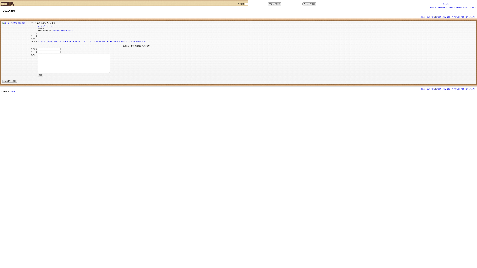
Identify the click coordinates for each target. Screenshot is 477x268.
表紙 (428, 17)
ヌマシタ (122, 41)
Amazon (64, 31)
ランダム (473, 7)
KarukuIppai (77, 41)
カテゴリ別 (456, 17)
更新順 (422, 17)
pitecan (12, 91)
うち (91, 41)
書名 (433, 17)
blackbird (97, 41)
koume (49, 41)
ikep (103, 41)
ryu (39, 41)
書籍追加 (433, 7)
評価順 (438, 17)
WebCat (70, 31)
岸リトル (147, 41)
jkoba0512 (139, 41)
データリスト (471, 17)
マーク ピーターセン (45, 26)
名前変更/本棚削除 (455, 7)
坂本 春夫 (62, 41)
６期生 (69, 41)
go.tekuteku (130, 41)
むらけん (85, 41)
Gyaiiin (43, 41)
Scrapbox (446, 4)
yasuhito (109, 41)
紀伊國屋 (56, 31)
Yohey (55, 41)
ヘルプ (465, 7)
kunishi (115, 41)
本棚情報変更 (442, 7)
